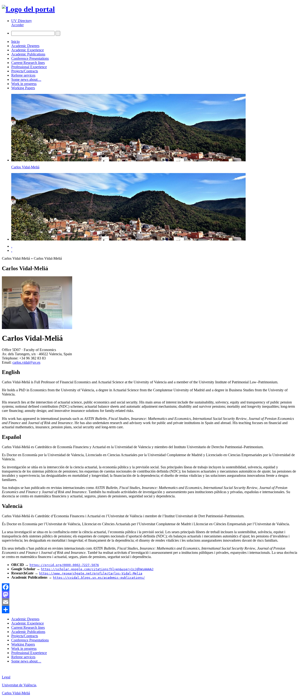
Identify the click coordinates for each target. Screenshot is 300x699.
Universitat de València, (19, 685)
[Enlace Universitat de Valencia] (28, 9)
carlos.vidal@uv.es (26, 362)
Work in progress (24, 84)
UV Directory (21, 21)
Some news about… (26, 79)
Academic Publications (28, 54)
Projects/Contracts (24, 71)
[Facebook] (150, 587)
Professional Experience (29, 67)
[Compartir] (150, 609)
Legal (6, 677)
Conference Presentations (30, 58)
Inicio (15, 42)
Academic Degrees (25, 46)
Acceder (17, 25)
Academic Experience (27, 50)
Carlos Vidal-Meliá (25, 167)
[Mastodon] (150, 594)
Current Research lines (28, 63)
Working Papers (23, 88)
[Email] (150, 602)
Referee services (23, 75)
